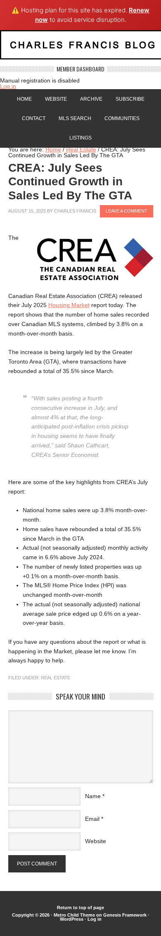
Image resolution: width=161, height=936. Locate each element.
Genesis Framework (125, 914)
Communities (122, 118)
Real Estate (55, 677)
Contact (33, 118)
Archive (91, 99)
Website (56, 99)
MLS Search (75, 118)
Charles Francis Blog (80, 48)
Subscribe (130, 99)
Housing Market (69, 305)
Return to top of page (80, 907)
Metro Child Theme (74, 914)
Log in (8, 86)
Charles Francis (75, 210)
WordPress (71, 919)
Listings (80, 138)
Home (24, 99)
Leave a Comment (126, 210)
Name (93, 796)
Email (92, 818)
